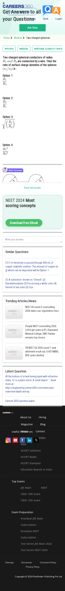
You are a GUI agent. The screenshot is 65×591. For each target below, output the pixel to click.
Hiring (42, 417)
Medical (18, 37)
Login (58, 18)
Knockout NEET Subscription (30, 534)
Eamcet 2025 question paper (20, 400)
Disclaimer (26, 562)
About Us (25, 417)
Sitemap (9, 562)
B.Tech (25, 438)
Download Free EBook (24, 223)
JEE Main (26, 487)
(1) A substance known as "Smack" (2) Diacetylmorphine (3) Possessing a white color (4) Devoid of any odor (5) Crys (31, 283)
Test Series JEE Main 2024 (36, 543)
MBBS (42, 438)
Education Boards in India (36, 469)
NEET (44, 487)
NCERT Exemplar (31, 463)
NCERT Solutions (31, 450)
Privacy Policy (32, 566)
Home (32, 18)
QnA (45, 18)
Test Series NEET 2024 (34, 550)
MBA (23, 444)
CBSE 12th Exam (30, 500)
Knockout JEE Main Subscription (32, 521)
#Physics (9, 49)
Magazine (27, 424)
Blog (43, 424)
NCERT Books (29, 457)
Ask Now (32, 27)
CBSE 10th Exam (30, 494)
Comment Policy (48, 562)
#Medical (23, 49)
